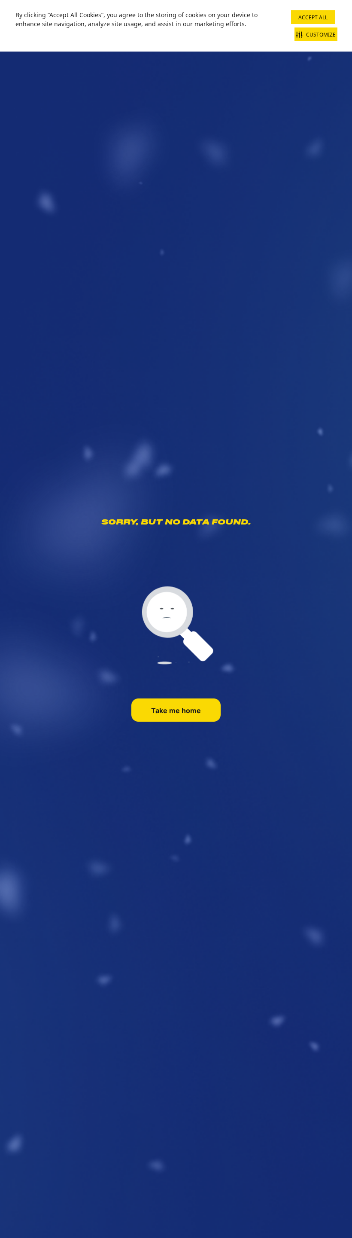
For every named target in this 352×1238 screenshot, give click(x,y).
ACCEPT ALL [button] (313, 17)
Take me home (176, 710)
